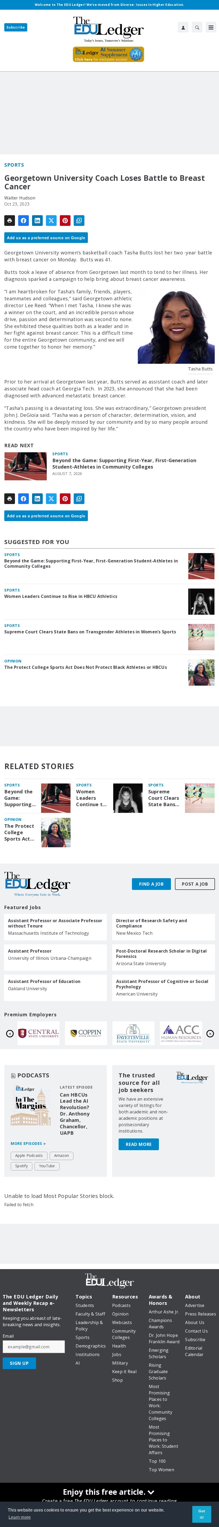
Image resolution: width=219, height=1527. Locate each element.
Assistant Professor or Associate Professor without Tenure (55, 923)
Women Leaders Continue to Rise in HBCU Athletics (60, 596)
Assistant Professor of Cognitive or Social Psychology (162, 984)
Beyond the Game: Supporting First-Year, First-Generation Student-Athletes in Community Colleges (124, 463)
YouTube (47, 1165)
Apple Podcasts (29, 1155)
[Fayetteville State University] (40, 1033)
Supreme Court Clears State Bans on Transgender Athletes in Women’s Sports (90, 631)
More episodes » (28, 1143)
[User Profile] (183, 27)
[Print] (9, 220)
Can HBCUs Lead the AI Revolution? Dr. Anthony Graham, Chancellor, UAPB (74, 1114)
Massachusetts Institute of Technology (48, 933)
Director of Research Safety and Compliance (151, 923)
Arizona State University (141, 963)
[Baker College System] (183, 1033)
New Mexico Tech (134, 933)
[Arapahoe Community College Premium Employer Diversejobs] (88, 1033)
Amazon (61, 1155)
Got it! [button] (201, 1514)
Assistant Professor (30, 951)
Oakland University (27, 989)
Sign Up (19, 1363)
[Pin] (65, 220)
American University (137, 994)
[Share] (23, 220)
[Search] (197, 27)
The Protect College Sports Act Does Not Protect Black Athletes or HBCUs (85, 667)
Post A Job (195, 884)
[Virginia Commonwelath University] (135, 1033)
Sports (14, 165)
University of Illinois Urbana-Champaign (49, 958)
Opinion (13, 660)
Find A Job (151, 884)
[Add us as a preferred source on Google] (79, 220)
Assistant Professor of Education (44, 981)
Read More (139, 1144)
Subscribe (15, 27)
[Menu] (211, 27)
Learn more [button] (20, 1517)
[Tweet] (51, 220)
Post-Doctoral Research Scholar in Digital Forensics (161, 953)
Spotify (21, 1165)
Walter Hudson (19, 198)
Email (8, 1336)
